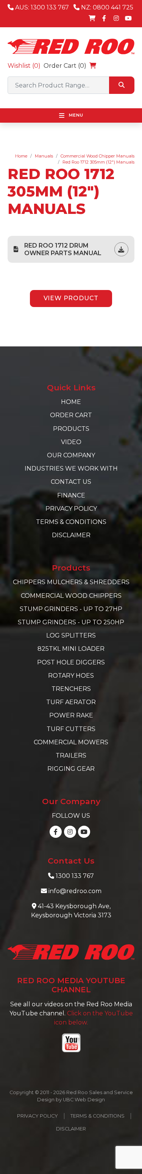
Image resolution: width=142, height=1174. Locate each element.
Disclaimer (71, 535)
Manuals (44, 156)
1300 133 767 (75, 875)
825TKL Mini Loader (71, 648)
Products (71, 428)
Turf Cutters (71, 729)
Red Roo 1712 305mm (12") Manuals (98, 162)
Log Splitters (71, 635)
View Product (71, 298)
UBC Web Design (84, 1099)
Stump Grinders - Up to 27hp (71, 609)
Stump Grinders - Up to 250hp (71, 622)
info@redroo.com (74, 891)
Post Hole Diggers (71, 662)
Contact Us (71, 481)
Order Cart (71, 415)
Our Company (71, 455)
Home (21, 156)
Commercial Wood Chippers (71, 595)
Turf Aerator (71, 702)
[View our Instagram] (116, 18)
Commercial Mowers (71, 742)
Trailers (71, 755)
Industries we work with (71, 468)
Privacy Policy (71, 508)
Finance (71, 495)
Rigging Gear (71, 768)
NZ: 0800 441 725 (106, 7)
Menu (75, 115)
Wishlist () (24, 65)
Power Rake (71, 715)
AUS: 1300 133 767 (41, 7)
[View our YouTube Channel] (128, 18)
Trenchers (71, 688)
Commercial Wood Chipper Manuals (97, 156)
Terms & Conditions (71, 521)
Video (71, 442)
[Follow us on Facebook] (104, 18)
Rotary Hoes (71, 675)
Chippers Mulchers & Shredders (71, 582)
